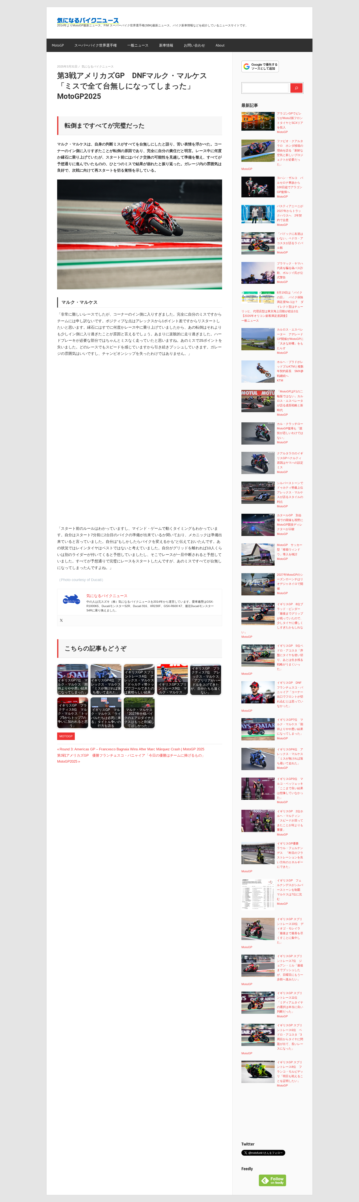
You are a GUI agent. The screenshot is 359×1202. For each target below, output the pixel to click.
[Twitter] (61, 620)
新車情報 (166, 45)
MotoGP (58, 45)
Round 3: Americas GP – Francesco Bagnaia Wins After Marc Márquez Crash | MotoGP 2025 (131, 749)
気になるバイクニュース (98, 66)
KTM (280, 380)
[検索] (296, 87)
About (220, 45)
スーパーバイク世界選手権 (95, 45)
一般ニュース (138, 45)
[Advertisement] (139, 392)
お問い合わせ (194, 45)
